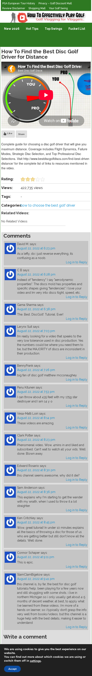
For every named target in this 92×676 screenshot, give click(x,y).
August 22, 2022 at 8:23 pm (36, 439)
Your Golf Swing (58, 8)
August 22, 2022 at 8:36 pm (36, 492)
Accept (12, 669)
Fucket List (76, 28)
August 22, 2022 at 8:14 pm (36, 418)
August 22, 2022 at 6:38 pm (36, 309)
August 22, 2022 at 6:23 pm (36, 248)
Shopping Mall (36, 8)
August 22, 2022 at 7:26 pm (36, 370)
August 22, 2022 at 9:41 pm (36, 579)
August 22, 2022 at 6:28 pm (36, 274)
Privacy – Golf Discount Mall (55, 3)
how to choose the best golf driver (48, 205)
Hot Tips (32, 28)
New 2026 (11, 28)
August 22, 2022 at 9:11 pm (35, 557)
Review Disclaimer (13, 8)
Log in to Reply (76, 262)
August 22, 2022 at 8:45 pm (36, 522)
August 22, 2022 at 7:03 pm (36, 331)
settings (35, 661)
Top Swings (53, 28)
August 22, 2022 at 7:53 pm (36, 391)
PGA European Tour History (18, 3)
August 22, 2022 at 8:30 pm (36, 470)
